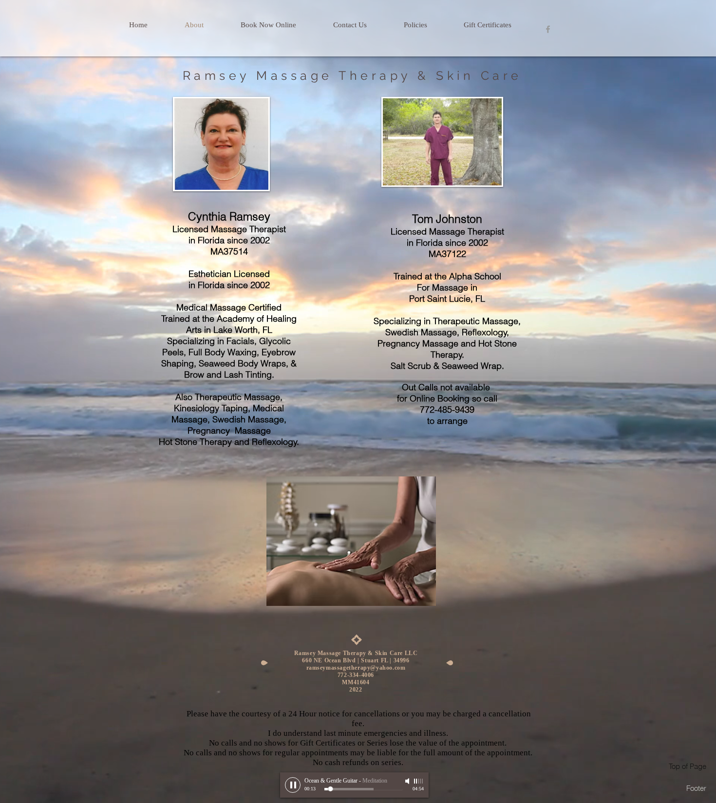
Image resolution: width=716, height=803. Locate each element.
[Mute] (408, 781)
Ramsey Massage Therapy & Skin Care (352, 75)
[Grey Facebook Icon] (548, 29)
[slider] (419, 781)
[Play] (293, 785)
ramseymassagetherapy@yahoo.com (356, 667)
